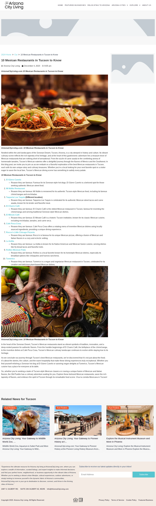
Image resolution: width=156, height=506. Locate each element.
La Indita (10, 241)
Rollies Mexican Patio (16, 250)
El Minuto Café (13, 215)
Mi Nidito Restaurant (15, 188)
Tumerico (10, 259)
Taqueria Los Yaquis (15, 197)
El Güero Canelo (13, 180)
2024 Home (6, 55)
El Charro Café (13, 206)
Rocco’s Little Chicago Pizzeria (20, 232)
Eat (16, 55)
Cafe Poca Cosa (13, 224)
